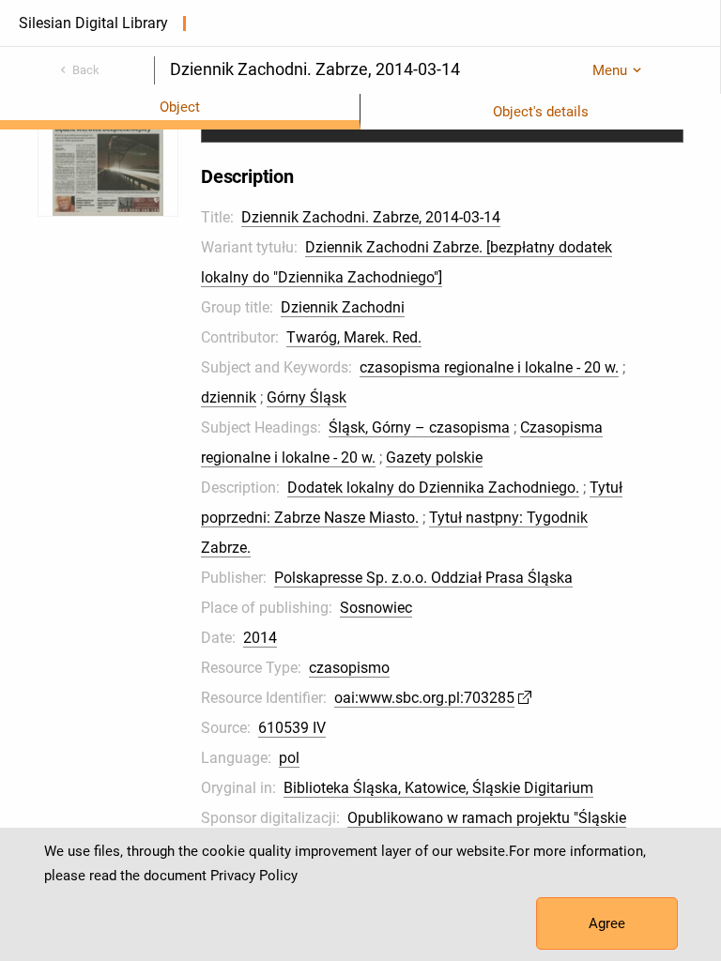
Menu (609, 70)
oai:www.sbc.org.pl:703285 (424, 698)
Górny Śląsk (306, 397)
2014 (260, 638)
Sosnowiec (376, 608)
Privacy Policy (254, 875)
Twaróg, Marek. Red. (354, 337)
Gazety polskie (434, 457)
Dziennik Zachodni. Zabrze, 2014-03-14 (370, 217)
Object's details (541, 111)
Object (180, 107)
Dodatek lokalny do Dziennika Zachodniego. (433, 487)
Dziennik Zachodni (343, 307)
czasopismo (349, 668)
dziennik (228, 397)
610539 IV (292, 728)
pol (289, 758)
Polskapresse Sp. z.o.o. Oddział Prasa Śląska (423, 578)
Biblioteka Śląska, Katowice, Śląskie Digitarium (438, 788)
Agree (607, 923)
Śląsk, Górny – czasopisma (419, 427)
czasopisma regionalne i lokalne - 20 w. (489, 367)
